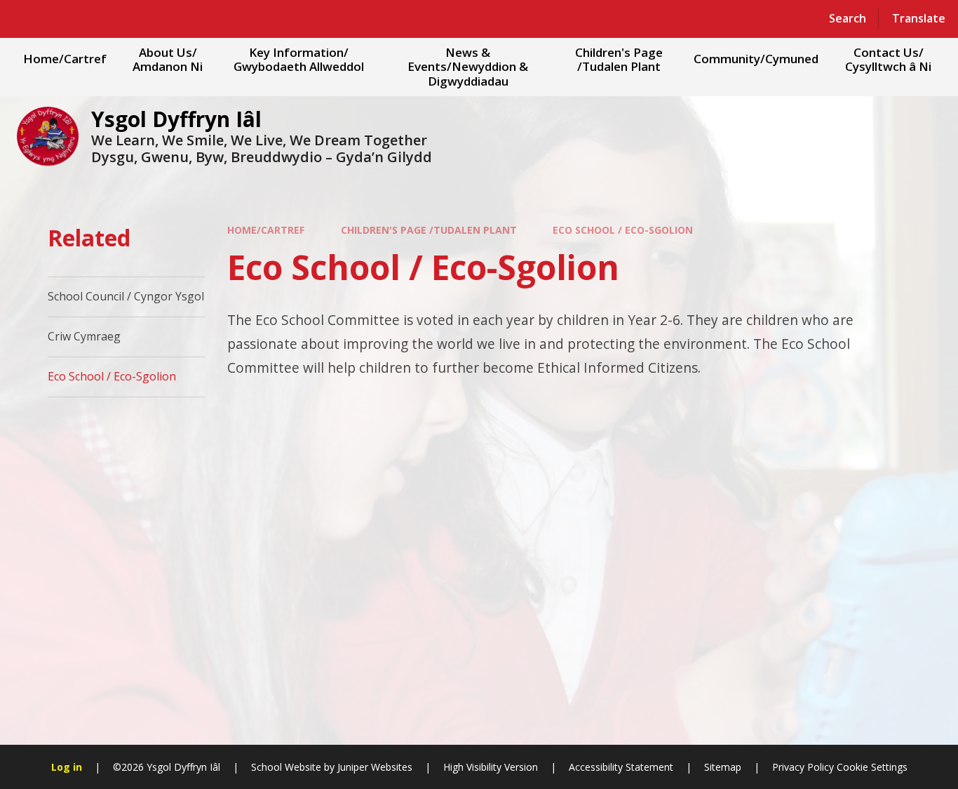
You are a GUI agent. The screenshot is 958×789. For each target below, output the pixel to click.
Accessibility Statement (621, 767)
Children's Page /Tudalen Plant (429, 230)
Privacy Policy (803, 767)
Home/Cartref (265, 230)
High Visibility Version (490, 767)
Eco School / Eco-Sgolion (623, 230)
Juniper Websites (374, 767)
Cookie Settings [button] (872, 767)
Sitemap (722, 767)
